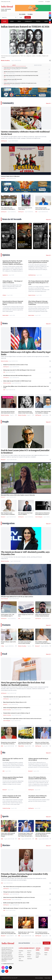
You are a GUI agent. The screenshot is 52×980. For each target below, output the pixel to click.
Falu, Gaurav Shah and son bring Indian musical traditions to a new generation (22, 886)
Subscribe (28, 17)
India (19, 21)
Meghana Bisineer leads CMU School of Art (13, 79)
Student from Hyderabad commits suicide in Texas (15, 364)
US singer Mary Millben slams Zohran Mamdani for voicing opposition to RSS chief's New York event (26, 387)
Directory (21, 954)
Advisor (29, 956)
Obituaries (21, 960)
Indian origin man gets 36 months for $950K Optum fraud (17, 381)
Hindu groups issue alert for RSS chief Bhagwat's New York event (19, 370)
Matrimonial (21, 956)
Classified (21, 950)
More (46, 21)
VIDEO (31, 14)
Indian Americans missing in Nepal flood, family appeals (15, 67)
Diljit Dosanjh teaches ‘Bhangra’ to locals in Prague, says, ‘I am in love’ (20, 908)
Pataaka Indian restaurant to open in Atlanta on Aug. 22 (16, 713)
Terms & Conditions (39, 977)
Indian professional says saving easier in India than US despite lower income (20, 83)
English (48, 1)
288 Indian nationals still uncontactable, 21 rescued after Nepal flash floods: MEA (21, 75)
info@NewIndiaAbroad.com (8, 963)
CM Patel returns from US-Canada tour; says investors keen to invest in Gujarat (20, 71)
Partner (29, 952)
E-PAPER (23, 14)
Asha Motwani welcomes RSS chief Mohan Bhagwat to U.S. (17, 375)
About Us (29, 950)
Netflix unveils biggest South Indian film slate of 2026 (16, 902)
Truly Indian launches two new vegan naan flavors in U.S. (16, 696)
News (12, 21)
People (38, 21)
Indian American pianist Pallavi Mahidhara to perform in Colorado (19, 897)
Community (28, 21)
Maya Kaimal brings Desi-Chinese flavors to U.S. (15, 702)
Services (41, 1)
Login (21, 17)
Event (20, 952)
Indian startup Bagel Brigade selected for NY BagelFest (16, 707)
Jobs (20, 958)
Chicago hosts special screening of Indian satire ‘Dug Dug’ (17, 892)
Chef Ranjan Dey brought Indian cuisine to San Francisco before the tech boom (22, 718)
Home (4, 21)
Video (45, 954)
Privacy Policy (47, 977)
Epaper (46, 952)
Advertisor (29, 958)
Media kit (29, 954)
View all (48, 103)
